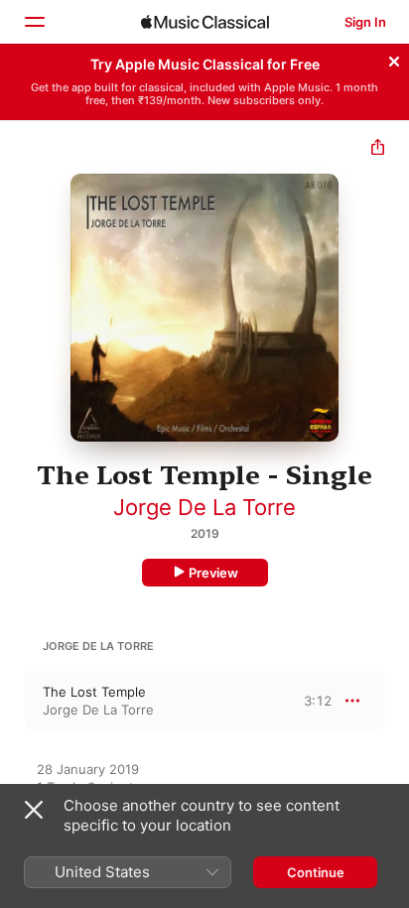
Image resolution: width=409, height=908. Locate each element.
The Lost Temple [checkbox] (94, 692)
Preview (213, 573)
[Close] (394, 58)
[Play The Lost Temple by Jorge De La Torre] (13, 701)
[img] (205, 22)
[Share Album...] (377, 149)
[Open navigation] (34, 22)
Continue (315, 872)
